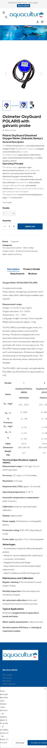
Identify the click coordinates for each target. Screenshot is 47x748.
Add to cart (30, 226)
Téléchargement (9, 684)
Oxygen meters (9, 251)
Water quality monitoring (12, 254)
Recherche (7, 681)
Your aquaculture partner (12, 248)
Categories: (7, 245)
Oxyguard (14, 241)
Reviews (32, 273)
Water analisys (28, 248)
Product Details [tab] (31, 269)
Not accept (20, 743)
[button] (23, 5)
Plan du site (7, 678)
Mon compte (7, 675)
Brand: (5, 241)
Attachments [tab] (17, 273)
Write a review (9, 130)
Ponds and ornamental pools (27, 251)
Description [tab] (13, 269)
